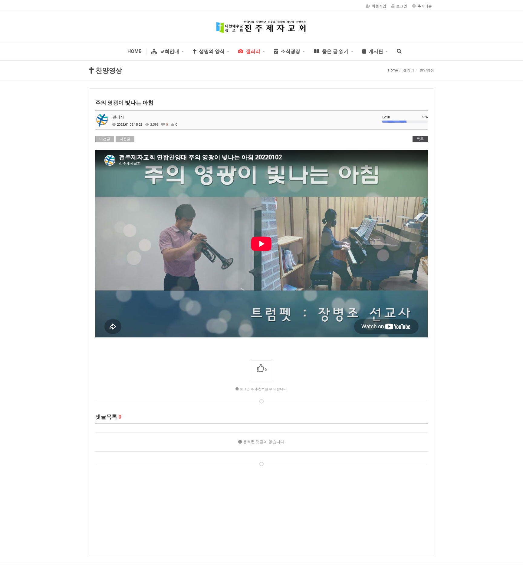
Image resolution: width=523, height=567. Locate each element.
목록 (420, 139)
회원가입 (379, 6)
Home (393, 70)
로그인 (401, 6)
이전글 (104, 139)
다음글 (125, 139)
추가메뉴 (424, 6)
